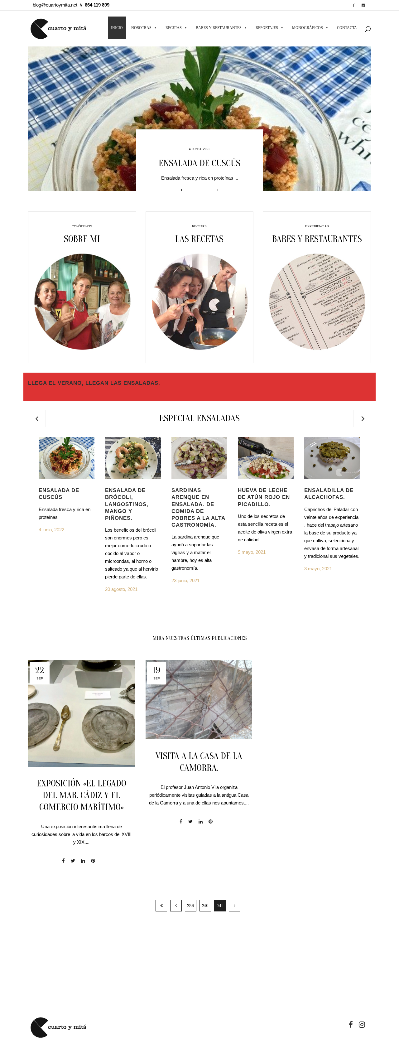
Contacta (347, 28)
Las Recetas (199, 239)
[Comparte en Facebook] (63, 860)
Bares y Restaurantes (219, 28)
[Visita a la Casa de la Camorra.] (199, 699)
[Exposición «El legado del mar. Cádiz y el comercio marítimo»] (81, 713)
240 (205, 905)
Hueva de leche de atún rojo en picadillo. (264, 497)
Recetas (174, 28)
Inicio (117, 28)
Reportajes (267, 28)
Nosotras (141, 28)
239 (190, 905)
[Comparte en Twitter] (73, 860)
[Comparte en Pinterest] (93, 860)
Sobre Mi (82, 239)
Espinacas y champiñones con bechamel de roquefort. (199, 163)
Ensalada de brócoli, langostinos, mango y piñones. (126, 504)
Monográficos (307, 28)
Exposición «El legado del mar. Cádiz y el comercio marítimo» (81, 795)
